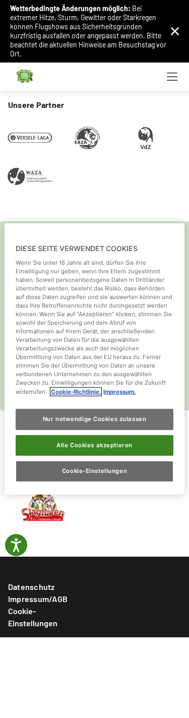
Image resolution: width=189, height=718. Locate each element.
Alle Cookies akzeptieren (94, 444)
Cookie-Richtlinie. (76, 391)
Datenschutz (31, 586)
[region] (94, 359)
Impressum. (119, 391)
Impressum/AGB (38, 599)
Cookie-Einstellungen (32, 617)
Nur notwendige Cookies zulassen (95, 418)
